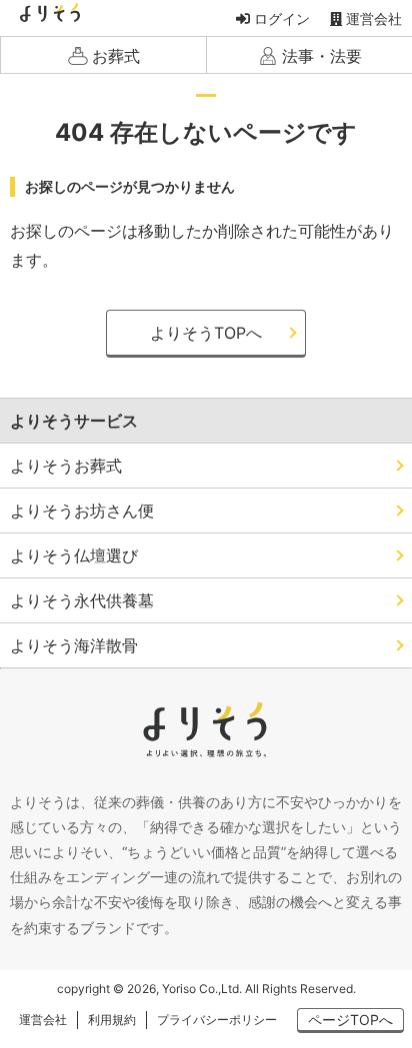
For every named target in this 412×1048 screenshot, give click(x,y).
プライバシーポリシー (217, 1019)
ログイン (280, 18)
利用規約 (112, 1019)
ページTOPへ (350, 1019)
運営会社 (372, 18)
